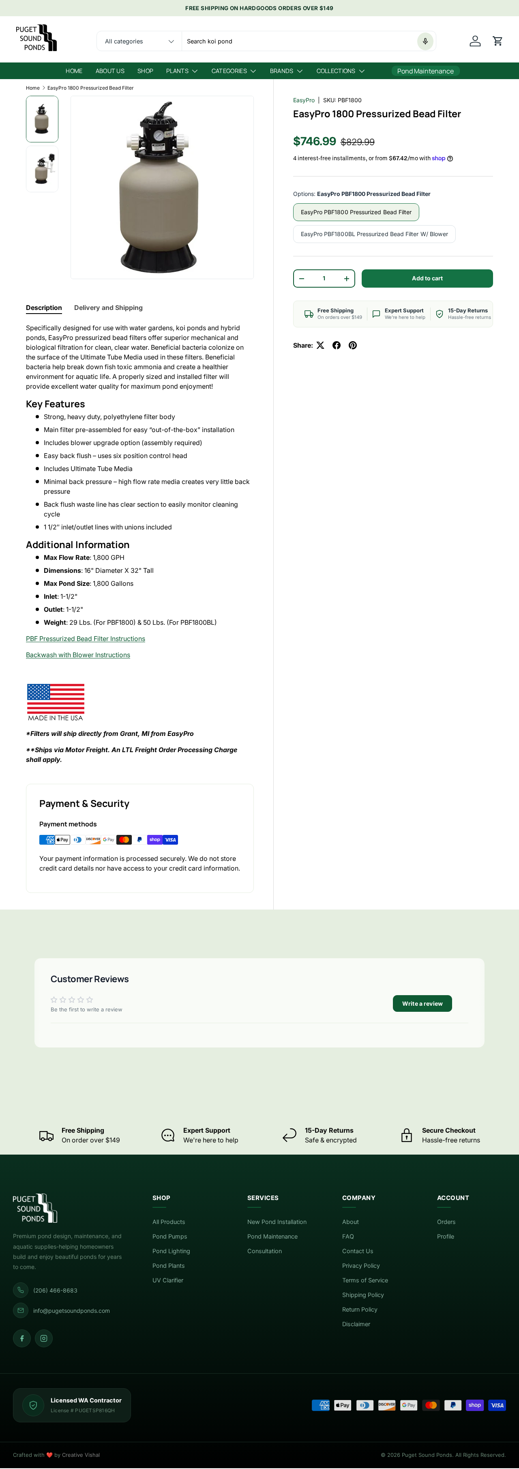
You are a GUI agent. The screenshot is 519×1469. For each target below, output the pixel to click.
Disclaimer (356, 1324)
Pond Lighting (171, 1251)
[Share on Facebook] (336, 345)
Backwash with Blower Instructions (78, 655)
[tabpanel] (140, 544)
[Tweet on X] (320, 345)
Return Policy (359, 1309)
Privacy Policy (361, 1265)
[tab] (44, 307)
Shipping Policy (363, 1295)
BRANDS (282, 71)
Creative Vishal (81, 1455)
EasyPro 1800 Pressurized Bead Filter (90, 88)
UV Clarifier (167, 1280)
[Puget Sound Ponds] (70, 1208)
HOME (74, 71)
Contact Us (357, 1251)
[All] (139, 41)
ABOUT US (110, 71)
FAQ (348, 1236)
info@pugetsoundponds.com (71, 1310)
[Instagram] (44, 1338)
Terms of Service (365, 1280)
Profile (445, 1236)
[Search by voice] (425, 41)
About (350, 1222)
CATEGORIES (229, 71)
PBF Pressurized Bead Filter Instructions (85, 638)
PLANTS (177, 71)
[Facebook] (22, 1338)
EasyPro (304, 100)
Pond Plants (168, 1265)
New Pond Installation (277, 1222)
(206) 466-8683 (55, 1290)
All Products (168, 1222)
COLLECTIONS (336, 71)
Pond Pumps (169, 1236)
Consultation (264, 1251)
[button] (498, 41)
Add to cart (427, 278)
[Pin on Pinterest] (353, 345)
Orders (446, 1222)
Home (33, 88)
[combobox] (266, 41)
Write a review (422, 1003)
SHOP (145, 71)
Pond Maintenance (272, 1236)
